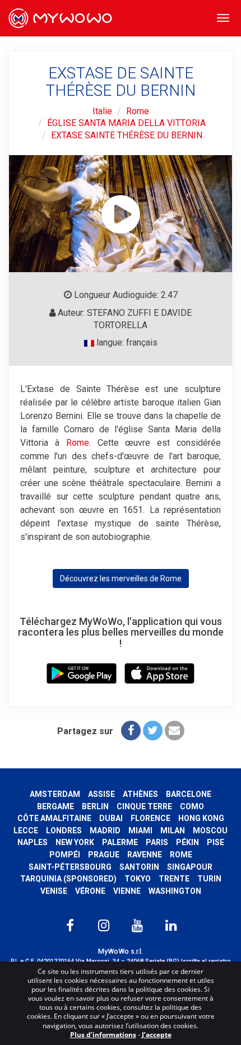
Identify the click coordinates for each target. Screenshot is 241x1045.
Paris (157, 842)
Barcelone (188, 794)
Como (192, 806)
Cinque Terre (144, 806)
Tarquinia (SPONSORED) (68, 878)
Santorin (139, 866)
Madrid (105, 830)
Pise (215, 842)
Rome (137, 111)
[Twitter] (153, 730)
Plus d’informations (103, 1034)
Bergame (55, 806)
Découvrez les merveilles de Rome (121, 578)
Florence (150, 818)
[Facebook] (131, 730)
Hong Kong (201, 818)
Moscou (210, 830)
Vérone (90, 891)
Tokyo (137, 878)
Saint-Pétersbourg (70, 866)
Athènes (140, 794)
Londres (64, 830)
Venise (53, 891)
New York (74, 842)
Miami (140, 830)
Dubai (111, 818)
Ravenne (144, 854)
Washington (175, 891)
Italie (102, 111)
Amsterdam (55, 794)
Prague (103, 854)
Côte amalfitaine (54, 818)
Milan (172, 830)
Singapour (189, 866)
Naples (32, 842)
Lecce (25, 830)
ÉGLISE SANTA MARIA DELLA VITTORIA (126, 123)
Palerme (120, 842)
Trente (174, 878)
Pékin (187, 842)
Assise (101, 794)
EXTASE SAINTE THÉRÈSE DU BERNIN (126, 135)
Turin (209, 878)
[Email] (174, 730)
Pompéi (64, 854)
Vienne (127, 891)
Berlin (95, 806)
